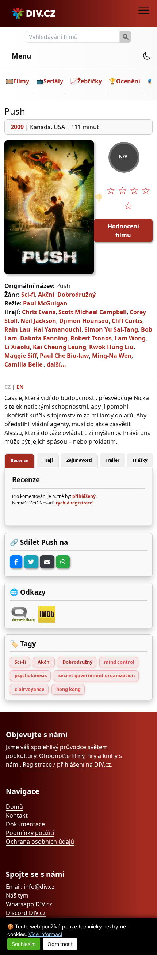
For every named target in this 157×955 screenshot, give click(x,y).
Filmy (21, 81)
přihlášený (84, 496)
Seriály (53, 81)
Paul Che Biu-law (64, 356)
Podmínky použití (30, 833)
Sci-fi (28, 295)
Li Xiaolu (17, 347)
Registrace (37, 764)
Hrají (47, 460)
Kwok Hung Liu (111, 347)
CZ (7, 386)
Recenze (19, 460)
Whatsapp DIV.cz (29, 904)
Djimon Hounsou (84, 321)
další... (56, 364)
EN (20, 386)
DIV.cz (102, 764)
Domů (14, 807)
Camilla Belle (23, 364)
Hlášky (140, 460)
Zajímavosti (79, 460)
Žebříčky (89, 81)
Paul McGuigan (45, 303)
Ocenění (128, 81)
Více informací (45, 934)
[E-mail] (47, 561)
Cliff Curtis (127, 321)
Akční (46, 295)
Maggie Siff (20, 356)
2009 (17, 127)
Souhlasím (24, 944)
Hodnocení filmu (123, 230)
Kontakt (17, 815)
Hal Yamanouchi (57, 329)
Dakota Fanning (44, 338)
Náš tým (17, 895)
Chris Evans (38, 312)
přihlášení (70, 764)
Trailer (112, 460)
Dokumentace (25, 824)
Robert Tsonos (91, 338)
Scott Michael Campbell (92, 312)
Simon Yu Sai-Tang (111, 329)
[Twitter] (31, 561)
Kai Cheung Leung (59, 347)
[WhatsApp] (63, 561)
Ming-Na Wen (111, 356)
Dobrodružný (76, 295)
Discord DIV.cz (26, 913)
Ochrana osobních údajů (40, 842)
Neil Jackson (38, 321)
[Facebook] (16, 561)
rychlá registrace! (74, 503)
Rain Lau (17, 329)
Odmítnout (60, 944)
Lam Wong (130, 338)
